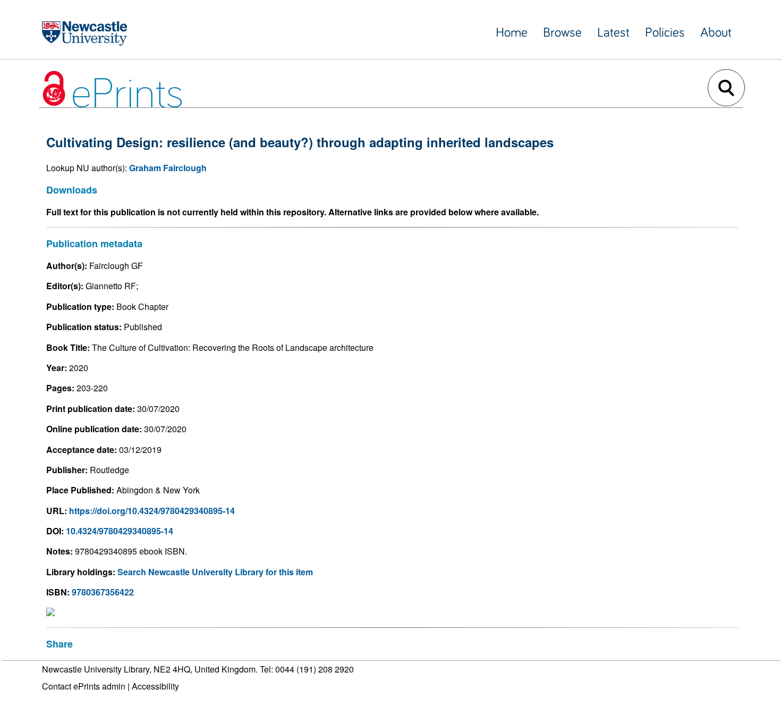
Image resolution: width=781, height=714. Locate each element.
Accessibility (155, 686)
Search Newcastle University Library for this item (215, 572)
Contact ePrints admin (83, 686)
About (716, 32)
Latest (613, 32)
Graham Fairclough (168, 168)
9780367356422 (103, 592)
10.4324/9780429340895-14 (119, 531)
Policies (665, 32)
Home (512, 32)
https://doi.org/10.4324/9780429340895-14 (152, 511)
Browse (562, 32)
